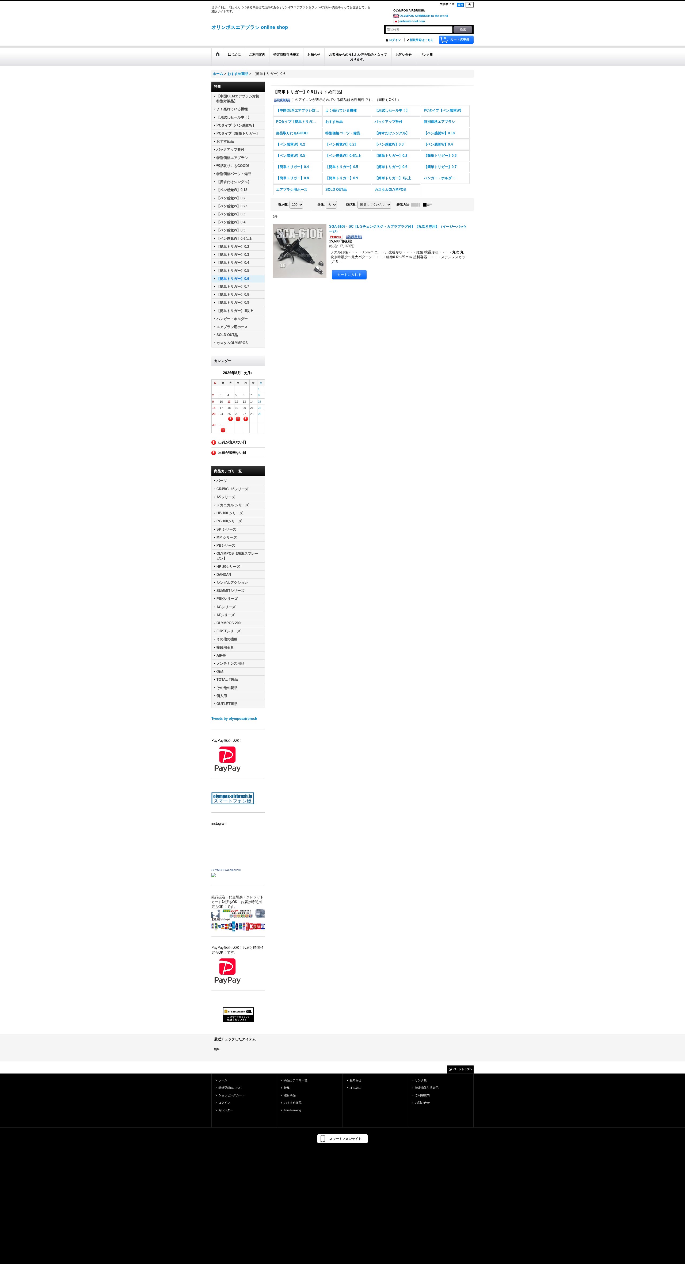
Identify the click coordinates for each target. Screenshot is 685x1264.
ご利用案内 (422, 1095)
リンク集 (421, 1080)
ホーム (222, 1080)
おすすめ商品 (293, 1102)
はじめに (355, 1087)
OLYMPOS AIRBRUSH (226, 870)
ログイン (395, 39)
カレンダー (225, 1110)
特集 (287, 1087)
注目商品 (290, 1095)
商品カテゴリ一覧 (295, 1080)
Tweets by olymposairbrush (234, 719)
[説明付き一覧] (429, 205)
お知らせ (355, 1080)
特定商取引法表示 (427, 1087)
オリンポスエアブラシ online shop (249, 27)
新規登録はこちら (421, 39)
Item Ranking (292, 1110)
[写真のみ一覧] (417, 205)
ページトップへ (463, 1069)
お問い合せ (422, 1102)
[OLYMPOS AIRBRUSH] (213, 875)
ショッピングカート (231, 1095)
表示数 (283, 204)
